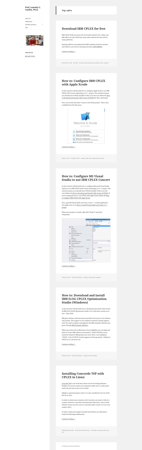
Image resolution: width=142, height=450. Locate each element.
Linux (88, 430)
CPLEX (76, 63)
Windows (79, 277)
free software (96, 63)
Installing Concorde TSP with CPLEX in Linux (83, 375)
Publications (28, 21)
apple (74, 158)
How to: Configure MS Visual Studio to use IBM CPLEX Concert (86, 178)
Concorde (79, 430)
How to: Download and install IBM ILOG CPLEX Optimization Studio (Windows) (84, 298)
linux (107, 430)
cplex (81, 63)
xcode (102, 158)
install (89, 355)
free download (88, 63)
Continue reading (69, 52)
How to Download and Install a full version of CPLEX (90, 193)
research (106, 63)
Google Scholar (30, 56)
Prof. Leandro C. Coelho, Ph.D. (33, 8)
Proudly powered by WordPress (71, 446)
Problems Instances (30, 24)
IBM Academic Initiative (80, 325)
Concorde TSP (66, 383)
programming (96, 158)
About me (28, 18)
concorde (99, 430)
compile (94, 430)
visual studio (91, 277)
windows (98, 277)
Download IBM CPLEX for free (83, 28)
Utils (26, 27)
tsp (63, 432)
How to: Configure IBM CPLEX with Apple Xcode (83, 82)
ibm (102, 63)
